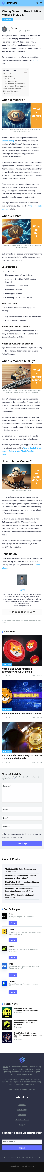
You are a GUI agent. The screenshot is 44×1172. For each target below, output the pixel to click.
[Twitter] (13, 612)
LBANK (11, 929)
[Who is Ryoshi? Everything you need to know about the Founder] (22, 737)
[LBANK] (4, 933)
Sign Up (12, 923)
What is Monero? (10, 74)
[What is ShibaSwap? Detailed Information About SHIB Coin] (22, 650)
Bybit (10, 914)
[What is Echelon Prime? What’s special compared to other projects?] (7, 1030)
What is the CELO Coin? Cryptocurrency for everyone (21, 870)
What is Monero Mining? (12, 89)
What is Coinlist (29, 448)
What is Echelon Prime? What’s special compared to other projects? (20, 877)
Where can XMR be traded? (16, 83)
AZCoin (35, 60)
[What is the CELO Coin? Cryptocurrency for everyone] (7, 1017)
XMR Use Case (12, 81)
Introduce (22, 1105)
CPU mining (7, 620)
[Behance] (28, 612)
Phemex (12, 981)
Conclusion (8, 94)
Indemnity (22, 1115)
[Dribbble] (31, 612)
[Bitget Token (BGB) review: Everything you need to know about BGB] (7, 1042)
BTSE (11, 964)
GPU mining (24, 620)
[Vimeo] (34, 612)
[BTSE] (4, 968)
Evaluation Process (22, 1120)
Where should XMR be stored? (17, 86)
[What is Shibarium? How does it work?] (22, 695)
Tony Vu (14, 28)
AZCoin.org (31, 1166)
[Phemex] (4, 985)
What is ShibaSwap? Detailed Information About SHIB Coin (17, 670)
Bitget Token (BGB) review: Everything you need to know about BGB (22, 883)
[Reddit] (22, 612)
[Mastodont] (25, 612)
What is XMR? (9, 76)
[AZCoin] (10, 3)
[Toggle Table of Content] (24, 71)
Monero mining (8, 141)
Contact (22, 1125)
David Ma (31, 1089)
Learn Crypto (7, 19)
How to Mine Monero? (12, 91)
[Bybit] (4, 918)
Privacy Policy (22, 1110)
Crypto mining (16, 620)
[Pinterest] (16, 612)
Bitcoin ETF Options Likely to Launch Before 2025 (19, 896)
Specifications (12, 79)
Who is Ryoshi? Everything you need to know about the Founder (22, 757)
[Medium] (19, 612)
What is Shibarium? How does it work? (21, 713)
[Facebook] (10, 612)
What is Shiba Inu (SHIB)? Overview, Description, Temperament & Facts (19, 890)
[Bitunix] (4, 951)
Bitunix (11, 947)
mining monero (32, 620)
